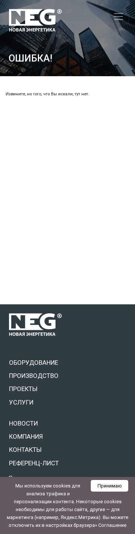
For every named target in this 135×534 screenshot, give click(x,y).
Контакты (25, 449)
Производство (33, 375)
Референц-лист (34, 463)
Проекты (23, 389)
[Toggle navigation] (118, 16)
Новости (23, 423)
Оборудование (33, 362)
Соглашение (112, 525)
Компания (26, 436)
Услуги (21, 402)
